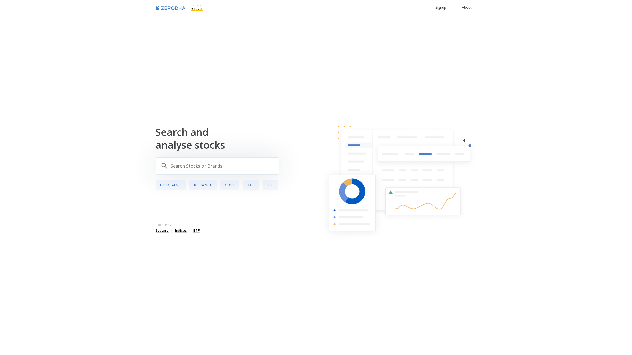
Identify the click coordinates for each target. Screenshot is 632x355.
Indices (181, 230)
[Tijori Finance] (197, 8)
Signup (440, 7)
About (467, 7)
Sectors (162, 230)
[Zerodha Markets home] (170, 7)
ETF (196, 230)
